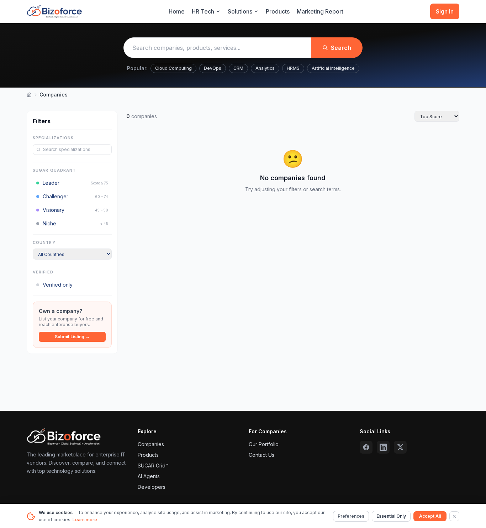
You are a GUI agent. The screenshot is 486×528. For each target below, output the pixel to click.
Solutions (240, 11)
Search (341, 47)
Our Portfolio (264, 444)
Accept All (430, 516)
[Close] (454, 516)
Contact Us (261, 455)
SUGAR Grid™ (153, 465)
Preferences (351, 516)
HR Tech (203, 11)
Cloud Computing (173, 68)
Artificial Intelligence (333, 68)
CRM (238, 68)
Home (177, 11)
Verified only (58, 285)
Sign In (445, 11)
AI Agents (149, 476)
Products (278, 11)
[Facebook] (366, 447)
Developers (151, 487)
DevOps (212, 68)
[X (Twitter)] (400, 447)
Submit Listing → (72, 336)
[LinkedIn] (383, 447)
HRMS (293, 68)
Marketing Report (320, 11)
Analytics (265, 68)
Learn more (85, 519)
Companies (151, 444)
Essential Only (391, 516)
